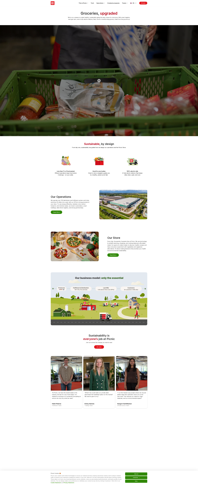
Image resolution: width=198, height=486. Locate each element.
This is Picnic (83, 3)
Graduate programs (113, 3)
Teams (124, 3)
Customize (135, 477)
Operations (99, 3)
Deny (136, 481)
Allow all (136, 474)
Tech (92, 3)
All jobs (143, 3)
